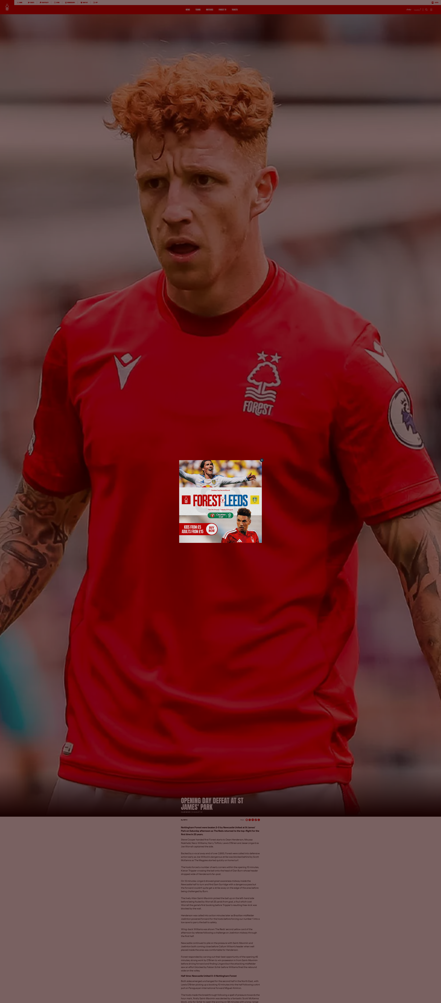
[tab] (262, 460)
